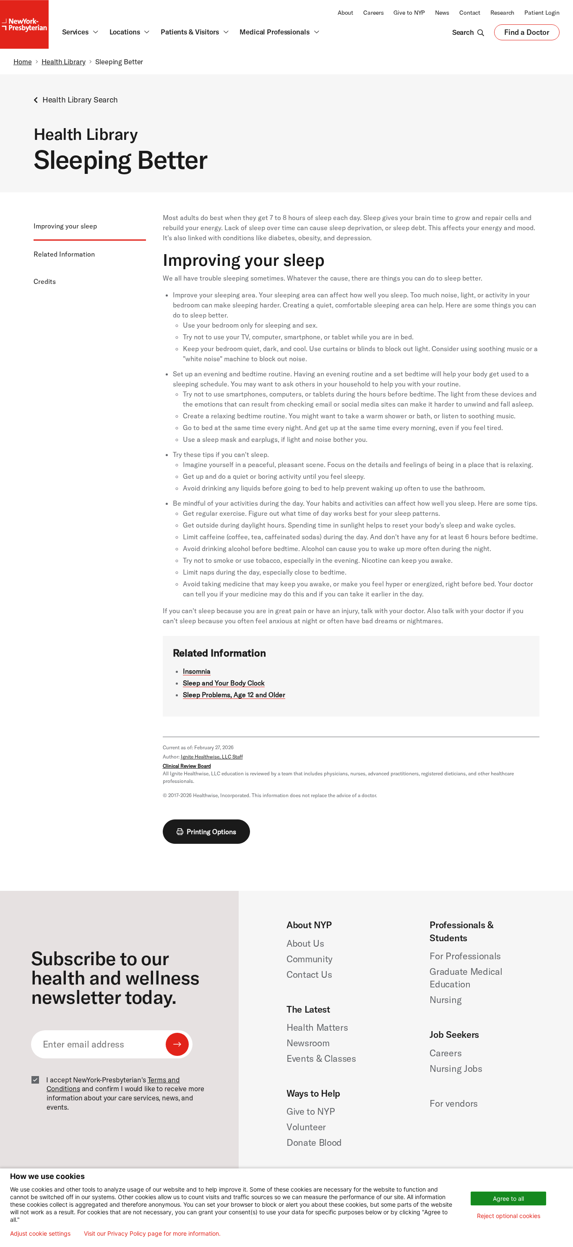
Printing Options (211, 831)
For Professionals (465, 956)
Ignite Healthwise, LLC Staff (212, 756)
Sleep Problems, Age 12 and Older (234, 694)
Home (22, 61)
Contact (469, 12)
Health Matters (317, 1027)
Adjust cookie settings (40, 1233)
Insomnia (197, 671)
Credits (45, 281)
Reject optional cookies (508, 1215)
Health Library (63, 61)
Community (309, 959)
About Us (305, 943)
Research (502, 12)
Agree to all (508, 1198)
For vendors (453, 1103)
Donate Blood (314, 1142)
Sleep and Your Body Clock (224, 683)
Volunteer (306, 1127)
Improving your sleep (65, 226)
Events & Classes (321, 1058)
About (345, 12)
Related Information (64, 254)
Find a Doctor (527, 34)
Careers (373, 12)
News (442, 12)
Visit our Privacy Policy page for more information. (152, 1233)
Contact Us (309, 974)
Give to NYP (409, 12)
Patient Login (542, 12)
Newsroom (307, 1043)
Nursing (445, 999)
